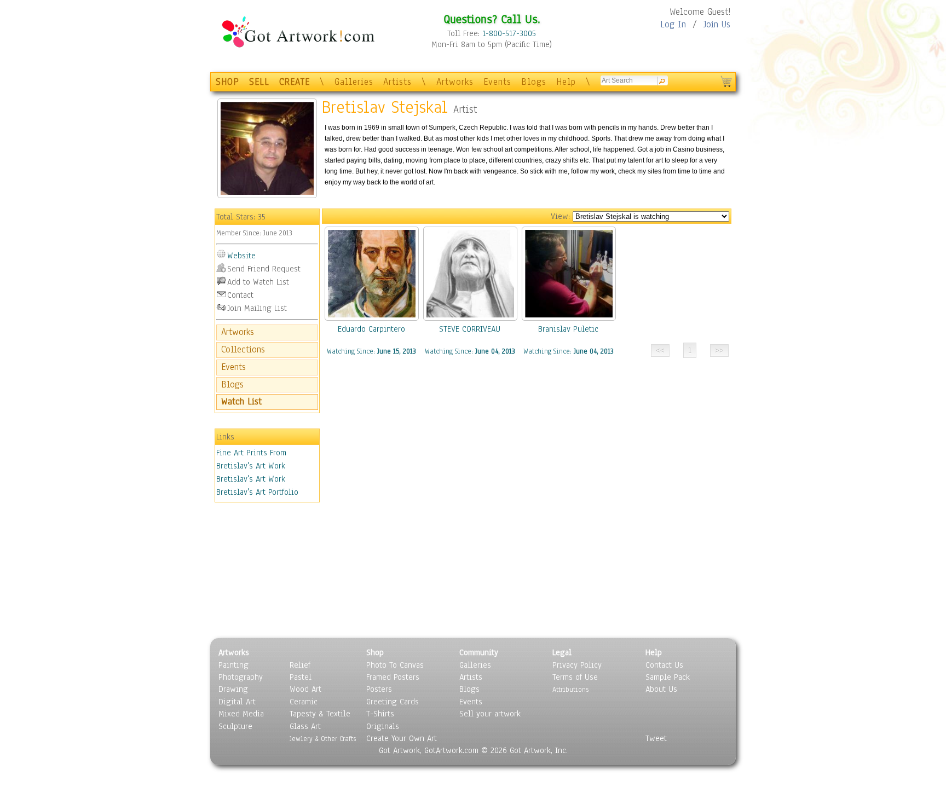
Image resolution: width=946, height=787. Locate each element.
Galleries (353, 82)
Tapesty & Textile (320, 713)
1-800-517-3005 (509, 33)
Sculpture (235, 726)
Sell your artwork (490, 713)
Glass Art (305, 726)
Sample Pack (667, 677)
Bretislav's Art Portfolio (257, 492)
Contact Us (664, 664)
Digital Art (237, 701)
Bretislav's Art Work (250, 478)
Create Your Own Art (401, 738)
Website (241, 255)
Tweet (656, 738)
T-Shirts (380, 713)
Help (566, 82)
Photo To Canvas (395, 664)
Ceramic (304, 701)
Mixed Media (241, 713)
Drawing (233, 689)
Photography (240, 677)
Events (497, 82)
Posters (379, 689)
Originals (382, 726)
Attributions (570, 689)
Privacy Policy (577, 664)
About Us (661, 689)
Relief (300, 664)
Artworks (455, 82)
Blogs (533, 82)
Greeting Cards (392, 701)
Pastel (301, 677)
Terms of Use (575, 677)
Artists (397, 82)
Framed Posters (392, 677)
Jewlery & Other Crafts (323, 738)
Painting (233, 664)
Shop (375, 652)
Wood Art (305, 689)
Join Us (716, 24)
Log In (673, 24)
